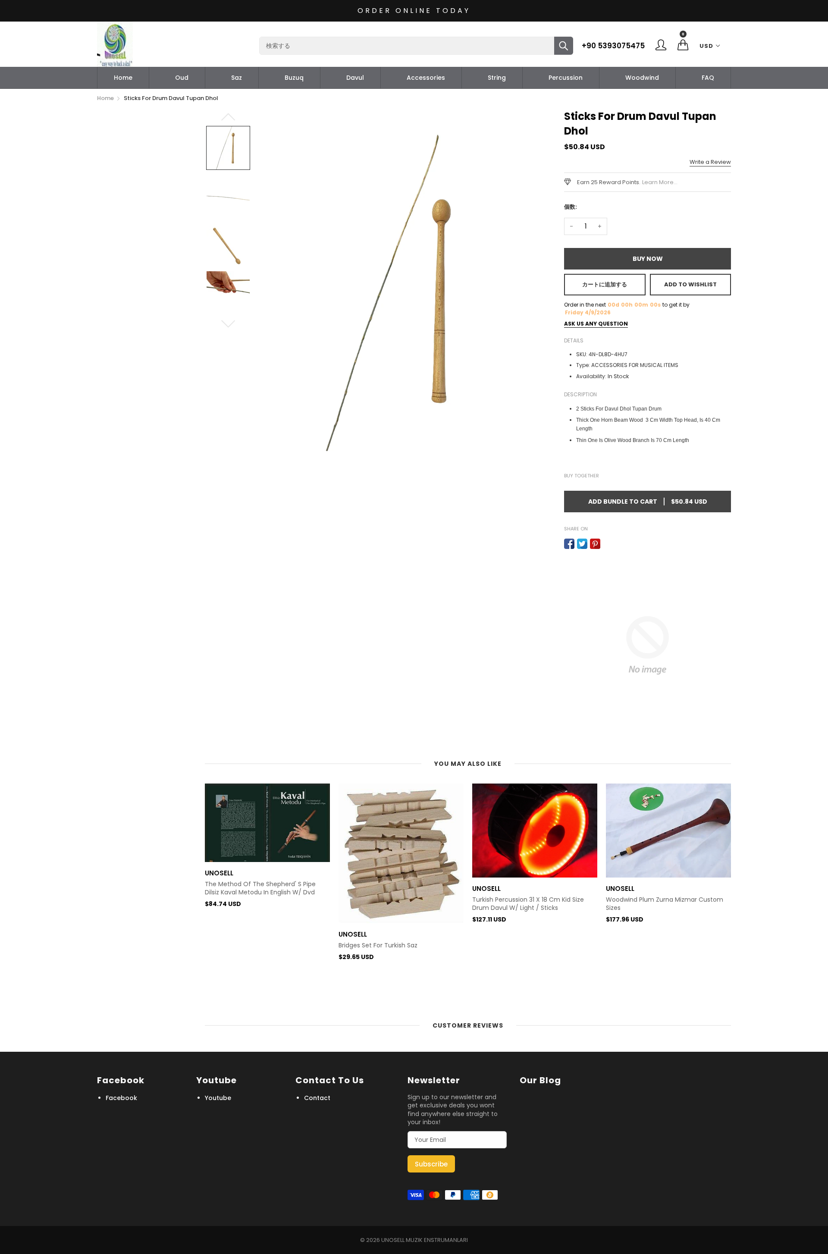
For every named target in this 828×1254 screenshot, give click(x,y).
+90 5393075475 (613, 46)
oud (181, 77)
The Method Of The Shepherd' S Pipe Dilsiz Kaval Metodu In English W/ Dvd (260, 888)
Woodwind (642, 77)
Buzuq (294, 77)
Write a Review (710, 162)
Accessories (426, 77)
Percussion (566, 77)
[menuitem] (123, 77)
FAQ (708, 77)
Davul (355, 77)
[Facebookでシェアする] (569, 544)
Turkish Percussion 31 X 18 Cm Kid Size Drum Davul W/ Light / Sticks (528, 904)
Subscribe (431, 1164)
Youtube (218, 1098)
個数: (570, 207)
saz (236, 77)
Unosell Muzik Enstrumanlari (424, 1240)
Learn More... (659, 182)
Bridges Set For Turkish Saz (378, 945)
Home (123, 77)
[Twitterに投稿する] (582, 544)
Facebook (121, 1098)
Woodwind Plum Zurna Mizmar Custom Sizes (664, 904)
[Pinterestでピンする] (595, 544)
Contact (317, 1098)
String (497, 77)
